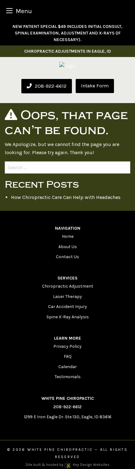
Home (67, 236)
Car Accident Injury (67, 306)
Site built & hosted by (67, 464)
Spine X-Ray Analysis (67, 317)
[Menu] (9, 10)
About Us (67, 246)
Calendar (67, 366)
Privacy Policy (67, 346)
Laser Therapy (67, 296)
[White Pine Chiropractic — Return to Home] (67, 65)
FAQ (68, 356)
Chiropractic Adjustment (67, 286)
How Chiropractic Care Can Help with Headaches (66, 197)
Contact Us (67, 256)
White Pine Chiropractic (60, 449)
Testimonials (68, 376)
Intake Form (95, 86)
